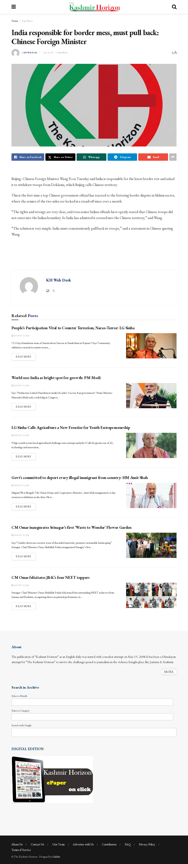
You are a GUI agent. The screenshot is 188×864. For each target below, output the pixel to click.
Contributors (109, 844)
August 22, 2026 (21, 335)
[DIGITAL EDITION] (52, 779)
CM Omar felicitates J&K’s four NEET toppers (50, 577)
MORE (169, 672)
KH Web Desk (30, 52)
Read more (26, 356)
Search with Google (21, 725)
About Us (16, 844)
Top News (27, 21)
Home (14, 21)
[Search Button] (174, 7)
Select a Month (19, 696)
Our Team (58, 844)
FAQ (128, 844)
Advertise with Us (83, 844)
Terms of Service (21, 850)
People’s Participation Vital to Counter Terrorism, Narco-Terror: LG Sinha (73, 327)
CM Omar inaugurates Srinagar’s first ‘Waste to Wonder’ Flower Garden (71, 527)
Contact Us (37, 844)
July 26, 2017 (49, 52)
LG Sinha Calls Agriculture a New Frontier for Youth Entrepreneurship (70, 427)
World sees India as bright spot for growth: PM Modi (56, 377)
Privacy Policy (147, 844)
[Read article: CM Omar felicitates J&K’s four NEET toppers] (151, 595)
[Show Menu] (13, 7)
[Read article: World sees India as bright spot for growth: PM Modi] (151, 395)
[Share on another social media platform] (173, 157)
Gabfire (56, 856)
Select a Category (20, 710)
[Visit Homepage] (94, 6)
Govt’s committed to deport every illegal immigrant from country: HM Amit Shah (79, 477)
